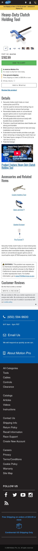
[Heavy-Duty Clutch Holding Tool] (19, 34)
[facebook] (6, 495)
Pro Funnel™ (19, 239)
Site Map (8, 473)
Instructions (9, 409)
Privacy (7, 454)
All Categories (10, 368)
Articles (7, 400)
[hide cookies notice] (35, 304)
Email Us (14, 335)
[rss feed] (6, 504)
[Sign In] (30, 2)
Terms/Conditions (12, 459)
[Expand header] (2, 2)
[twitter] (15, 495)
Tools (6, 372)
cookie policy (8, 302)
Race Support (10, 436)
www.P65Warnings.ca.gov (24, 276)
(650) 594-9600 (17, 317)
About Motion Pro (19, 353)
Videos (6, 404)
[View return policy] (14, 81)
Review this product (9, 90)
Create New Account (14, 441)
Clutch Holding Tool (19, 195)
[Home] (8, 2)
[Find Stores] (26, 2)
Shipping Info (10, 422)
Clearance (8, 386)
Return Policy (10, 427)
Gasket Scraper (19, 224)
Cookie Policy (10, 464)
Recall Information (12, 432)
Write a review (11, 291)
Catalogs (7, 395)
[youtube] (23, 495)
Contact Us (9, 418)
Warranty (8, 468)
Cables (6, 377)
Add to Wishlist (19, 85)
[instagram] (30, 495)
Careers (7, 450)
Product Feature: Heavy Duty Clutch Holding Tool (18, 166)
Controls (7, 382)
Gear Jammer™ (19, 210)
